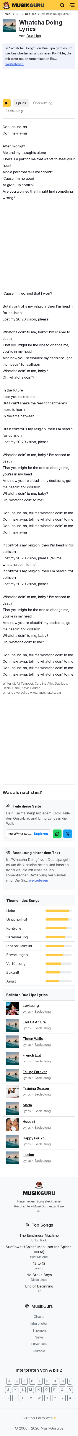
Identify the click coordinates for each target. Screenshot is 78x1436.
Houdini (29, 1121)
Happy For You (35, 1138)
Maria (27, 1105)
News (39, 1337)
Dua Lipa (33, 36)
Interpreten (39, 1323)
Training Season (36, 1088)
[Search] (62, 5)
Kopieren (41, 834)
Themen (39, 1330)
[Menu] (72, 5)
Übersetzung (42, 103)
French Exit (32, 1055)
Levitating (31, 1005)
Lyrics (21, 103)
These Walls (33, 1039)
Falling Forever (35, 1072)
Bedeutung (14, 111)
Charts (39, 1316)
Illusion (28, 1155)
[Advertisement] (39, 83)
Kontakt (39, 1351)
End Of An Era (34, 1022)
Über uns (39, 1344)
